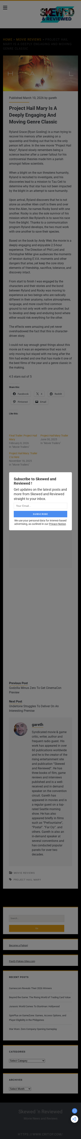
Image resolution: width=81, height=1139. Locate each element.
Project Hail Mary (27, 879)
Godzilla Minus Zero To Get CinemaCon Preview (35, 690)
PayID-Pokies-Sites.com (22, 961)
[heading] (40, 148)
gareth (52, 98)
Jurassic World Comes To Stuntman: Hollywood (34, 1006)
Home (7, 39)
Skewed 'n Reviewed (40, 1111)
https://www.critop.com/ (40, 1134)
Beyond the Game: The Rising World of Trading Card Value (40, 997)
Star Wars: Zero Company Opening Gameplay (33, 1029)
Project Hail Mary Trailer (54, 435)
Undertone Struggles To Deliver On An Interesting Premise (34, 708)
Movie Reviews (29, 39)
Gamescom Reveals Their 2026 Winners (30, 988)
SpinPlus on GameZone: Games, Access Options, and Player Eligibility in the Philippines (37, 1017)
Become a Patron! (18, 945)
